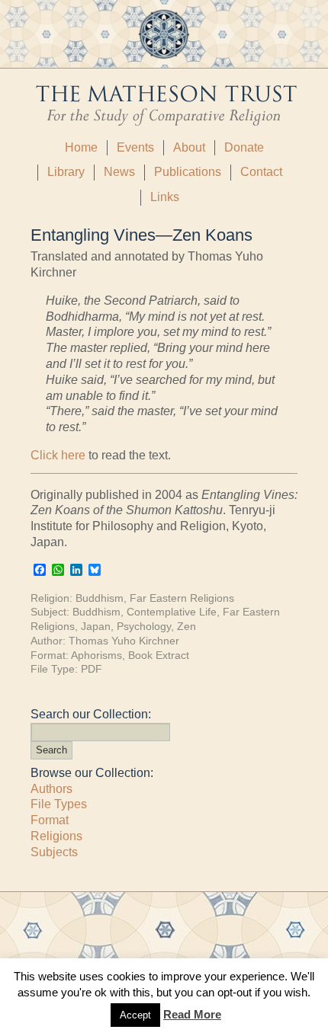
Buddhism (100, 598)
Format (50, 820)
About (189, 147)
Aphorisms (96, 655)
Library (66, 171)
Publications (187, 171)
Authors (51, 788)
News (119, 171)
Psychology (144, 626)
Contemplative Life (172, 612)
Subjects (54, 852)
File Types (59, 804)
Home (81, 147)
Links (164, 196)
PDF (91, 669)
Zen (186, 626)
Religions (56, 836)
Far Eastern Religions (182, 598)
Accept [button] (135, 1015)
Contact (261, 171)
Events (135, 147)
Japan (96, 626)
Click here (58, 455)
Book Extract (158, 655)
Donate (244, 147)
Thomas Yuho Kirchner (124, 641)
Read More (192, 1014)
